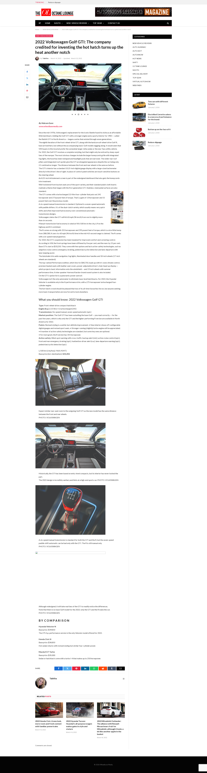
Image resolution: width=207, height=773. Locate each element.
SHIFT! (135, 62)
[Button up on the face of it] (139, 132)
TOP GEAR (97, 23)
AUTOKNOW (138, 55)
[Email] (27, 97)
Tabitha (45, 58)
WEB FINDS (137, 85)
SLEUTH (57, 23)
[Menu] (40, 23)
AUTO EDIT (137, 51)
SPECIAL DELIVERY (140, 74)
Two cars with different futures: (158, 102)
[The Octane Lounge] (54, 12)
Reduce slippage (54, 2)
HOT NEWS (137, 59)
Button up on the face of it (159, 129)
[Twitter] (27, 78)
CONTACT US (114, 23)
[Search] (168, 23)
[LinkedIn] (27, 84)
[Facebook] (27, 71)
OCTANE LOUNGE (140, 66)
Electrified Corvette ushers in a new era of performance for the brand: (160, 117)
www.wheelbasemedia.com (50, 126)
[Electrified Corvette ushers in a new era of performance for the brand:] (139, 117)
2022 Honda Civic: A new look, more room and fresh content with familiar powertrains (48, 723)
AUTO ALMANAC (139, 47)
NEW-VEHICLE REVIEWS (76, 23)
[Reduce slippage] (139, 145)
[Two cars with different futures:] (139, 104)
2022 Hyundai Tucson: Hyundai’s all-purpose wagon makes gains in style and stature (79, 725)
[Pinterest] (27, 91)
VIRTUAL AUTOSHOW (141, 81)
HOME (47, 23)
